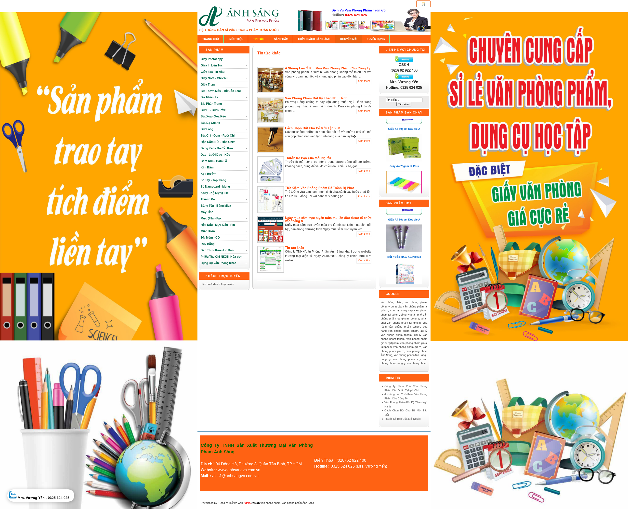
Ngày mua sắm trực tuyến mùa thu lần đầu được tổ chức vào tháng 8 (328, 219)
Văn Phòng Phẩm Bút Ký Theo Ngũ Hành (316, 98)
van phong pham (270, 502)
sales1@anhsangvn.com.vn (234, 476)
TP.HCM (294, 464)
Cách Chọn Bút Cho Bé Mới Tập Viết (312, 128)
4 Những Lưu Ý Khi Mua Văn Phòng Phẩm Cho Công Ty (327, 68)
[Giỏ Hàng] (423, 3)
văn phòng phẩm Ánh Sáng (298, 502)
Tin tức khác (269, 53)
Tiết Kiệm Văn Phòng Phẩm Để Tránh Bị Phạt (319, 188)
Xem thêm (364, 80)
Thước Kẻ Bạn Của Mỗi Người (308, 158)
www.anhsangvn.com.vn (238, 470)
